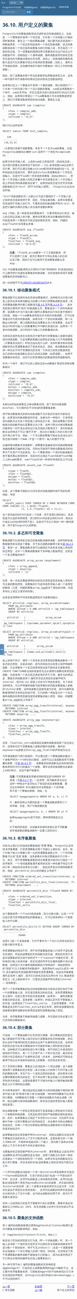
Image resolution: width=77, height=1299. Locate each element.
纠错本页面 (64, 7)
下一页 (70, 1286)
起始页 (38, 1286)
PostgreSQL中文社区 (12, 7)
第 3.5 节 (43, 304)
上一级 (38, 1290)
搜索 (29, 12)
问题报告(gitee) (30, 7)
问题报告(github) (47, 7)
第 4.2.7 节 (26, 780)
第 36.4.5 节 (24, 763)
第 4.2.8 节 (56, 304)
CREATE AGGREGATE (35, 282)
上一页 (6, 1286)
